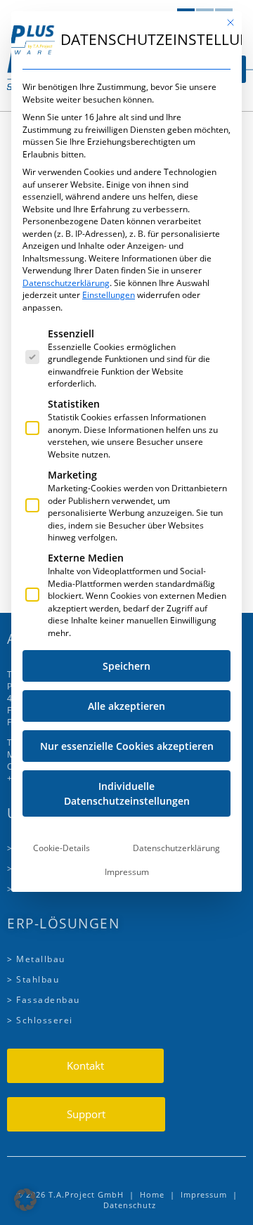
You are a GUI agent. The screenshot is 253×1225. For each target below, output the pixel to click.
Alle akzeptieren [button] (126, 706)
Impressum (127, 872)
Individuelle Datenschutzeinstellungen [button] (127, 793)
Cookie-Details (61, 848)
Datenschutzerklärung (66, 283)
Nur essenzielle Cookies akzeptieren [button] (127, 746)
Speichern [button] (126, 666)
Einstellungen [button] (108, 295)
